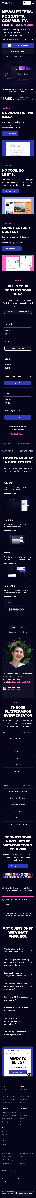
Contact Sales (16, 434)
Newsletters (24, 1089)
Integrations (24, 1102)
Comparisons (24, 1122)
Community (23, 1099)
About (4, 1089)
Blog (21, 1112)
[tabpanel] (18, 667)
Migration (23, 1125)
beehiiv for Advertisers (9, 1096)
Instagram (5, 1138)
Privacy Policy (6, 1157)
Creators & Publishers (9, 1112)
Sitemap (22, 1163)
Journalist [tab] (12, 632)
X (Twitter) (5, 1141)
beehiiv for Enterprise (9, 1099)
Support (22, 1118)
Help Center (23, 1115)
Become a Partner (7, 1102)
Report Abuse (24, 1160)
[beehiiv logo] (7, 3)
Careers (4, 1093)
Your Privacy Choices (26, 1153)
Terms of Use (6, 1153)
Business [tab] (24, 632)
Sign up (27, 3)
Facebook (5, 1134)
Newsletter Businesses (9, 1115)
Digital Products (25, 1096)
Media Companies (7, 1118)
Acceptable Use (7, 1163)
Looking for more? (26, 732)
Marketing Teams (7, 1122)
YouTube (4, 1131)
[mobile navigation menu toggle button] (33, 3)
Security (22, 1157)
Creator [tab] (22, 627)
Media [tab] (13, 627)
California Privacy (7, 1160)
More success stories (11, 695)
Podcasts (23, 1093)
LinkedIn (4, 1144)
